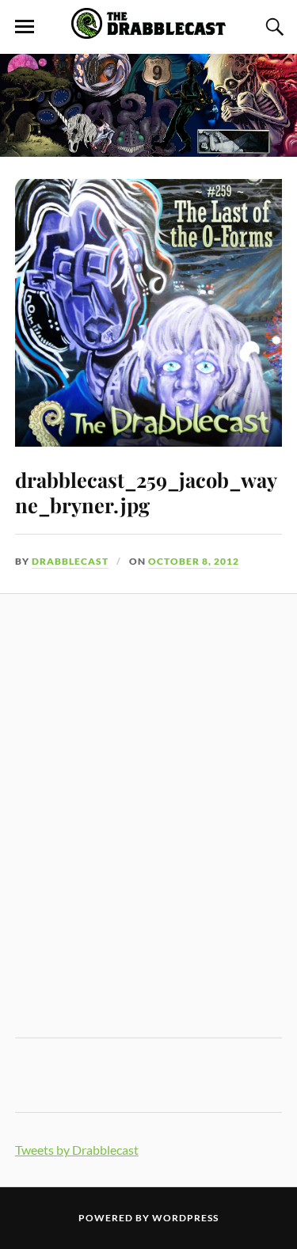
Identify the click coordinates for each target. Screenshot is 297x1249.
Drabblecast (70, 561)
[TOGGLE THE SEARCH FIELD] (272, 27)
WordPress (185, 1218)
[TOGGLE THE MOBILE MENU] (24, 27)
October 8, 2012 (193, 561)
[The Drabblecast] (149, 30)
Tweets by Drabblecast (77, 1149)
